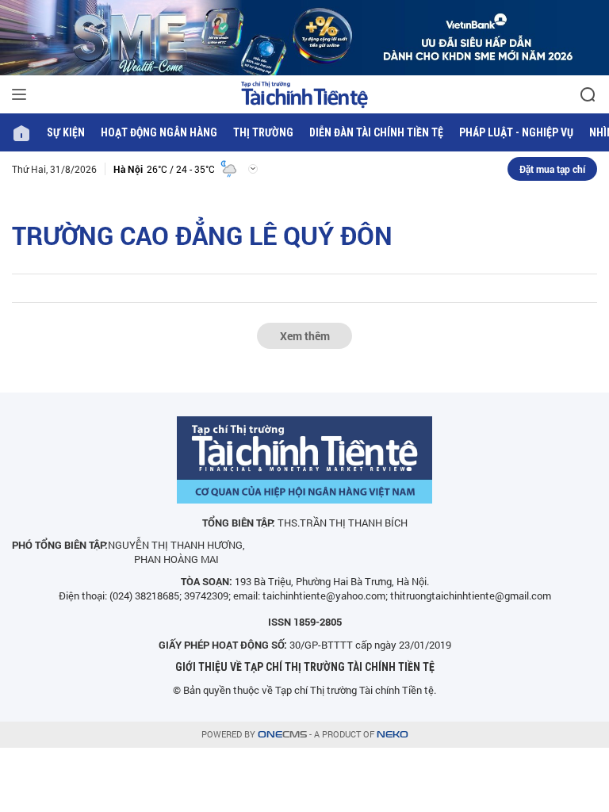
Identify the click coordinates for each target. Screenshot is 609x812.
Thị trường (263, 132)
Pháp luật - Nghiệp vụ (516, 132)
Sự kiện (66, 132)
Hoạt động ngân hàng (159, 132)
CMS (282, 735)
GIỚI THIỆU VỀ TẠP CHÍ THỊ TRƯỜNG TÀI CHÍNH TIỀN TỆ (305, 667)
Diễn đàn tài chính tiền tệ (376, 132)
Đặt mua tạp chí (552, 169)
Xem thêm (305, 335)
